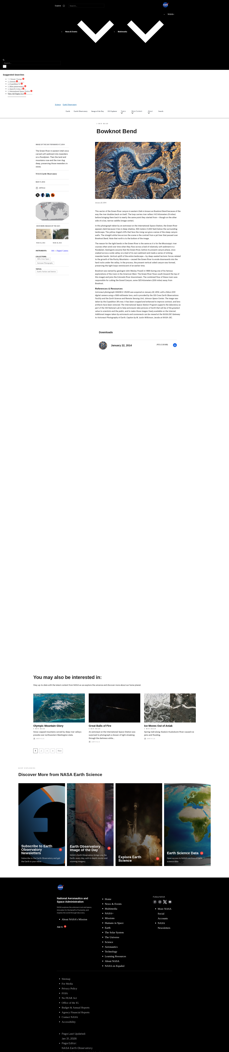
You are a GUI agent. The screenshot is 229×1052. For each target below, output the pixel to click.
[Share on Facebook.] (43, 195)
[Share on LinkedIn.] (48, 195)
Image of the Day (97, 111)
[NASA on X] (165, 902)
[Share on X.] (38, 195)
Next (59, 751)
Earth (68, 111)
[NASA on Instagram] (160, 902)
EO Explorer (112, 111)
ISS (52, 251)
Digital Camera (62, 251)
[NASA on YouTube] (170, 902)
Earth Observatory (81, 111)
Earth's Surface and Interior (46, 272)
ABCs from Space (43, 259)
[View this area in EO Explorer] (52, 211)
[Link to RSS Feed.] (53, 195)
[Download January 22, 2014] (175, 346)
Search (160, 111)
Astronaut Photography (45, 263)
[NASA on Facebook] (155, 902)
